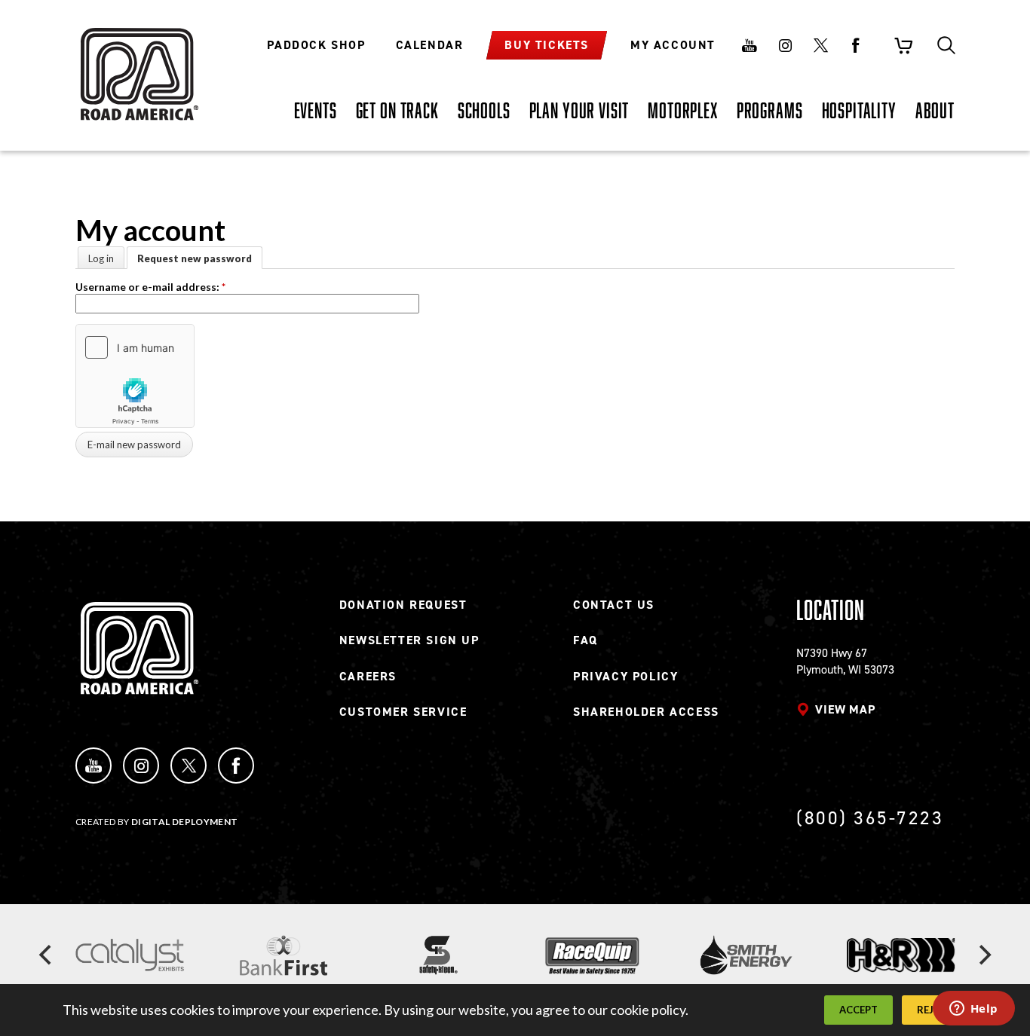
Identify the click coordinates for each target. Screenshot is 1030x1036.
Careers (368, 676)
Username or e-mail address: (150, 286)
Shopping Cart (903, 45)
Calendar (430, 45)
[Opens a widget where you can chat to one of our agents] (973, 1009)
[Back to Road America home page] (137, 64)
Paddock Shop (316, 45)
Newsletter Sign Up (409, 640)
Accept (858, 1010)
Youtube (749, 45)
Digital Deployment (184, 821)
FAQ (585, 640)
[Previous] (46, 955)
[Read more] (129, 955)
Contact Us (613, 605)
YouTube (93, 765)
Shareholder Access (646, 712)
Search (946, 45)
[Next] (983, 955)
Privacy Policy (625, 676)
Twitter (820, 45)
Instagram (785, 45)
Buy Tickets (546, 45)
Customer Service (403, 712)
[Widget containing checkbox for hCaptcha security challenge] (135, 376)
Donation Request (403, 605)
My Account (673, 45)
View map (845, 709)
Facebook (855, 45)
